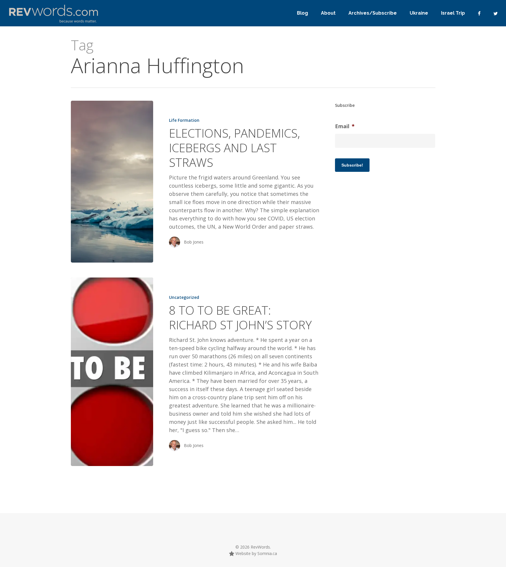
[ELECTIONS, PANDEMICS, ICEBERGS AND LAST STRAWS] (112, 182)
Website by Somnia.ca (255, 553)
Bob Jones (194, 242)
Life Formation (184, 120)
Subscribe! (352, 165)
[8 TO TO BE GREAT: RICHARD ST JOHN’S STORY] (112, 371)
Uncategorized (184, 297)
